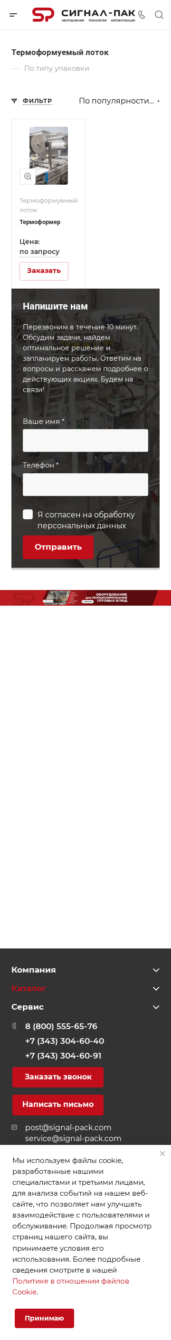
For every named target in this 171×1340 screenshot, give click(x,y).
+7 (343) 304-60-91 (63, 1055)
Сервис (27, 1007)
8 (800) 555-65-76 (61, 1026)
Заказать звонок (58, 1076)
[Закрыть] (162, 1153)
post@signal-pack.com (68, 1127)
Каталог (28, 988)
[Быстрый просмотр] (27, 176)
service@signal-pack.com (73, 1138)
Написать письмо (58, 1104)
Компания (33, 970)
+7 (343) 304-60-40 (64, 1041)
